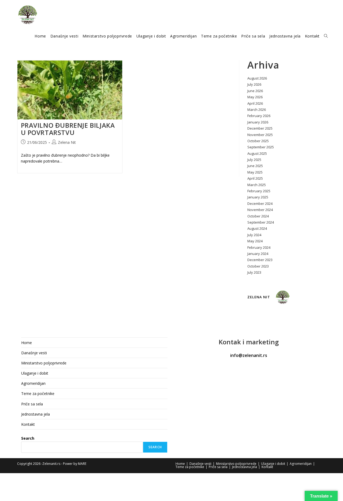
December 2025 (260, 128)
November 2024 (260, 209)
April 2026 (255, 103)
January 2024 (257, 253)
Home (26, 342)
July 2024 (254, 234)
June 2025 (255, 165)
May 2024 (255, 241)
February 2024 (258, 247)
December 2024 (260, 203)
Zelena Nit (67, 142)
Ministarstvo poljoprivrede (43, 363)
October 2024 (258, 216)
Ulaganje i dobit (34, 373)
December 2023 (260, 259)
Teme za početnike (37, 393)
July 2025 (254, 159)
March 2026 (256, 109)
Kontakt (28, 424)
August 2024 (257, 228)
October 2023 (258, 266)
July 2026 (254, 84)
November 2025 (260, 134)
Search (27, 438)
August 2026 (257, 78)
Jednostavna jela (35, 414)
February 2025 (258, 191)
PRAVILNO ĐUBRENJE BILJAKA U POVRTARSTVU (68, 129)
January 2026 (257, 122)
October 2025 (258, 140)
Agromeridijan (33, 383)
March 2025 (256, 184)
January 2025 (257, 197)
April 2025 (255, 178)
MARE (82, 463)
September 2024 (260, 222)
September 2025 (260, 147)
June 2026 (255, 90)
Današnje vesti (34, 352)
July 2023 (254, 272)
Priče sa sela (32, 403)
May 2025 (255, 172)
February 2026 (258, 115)
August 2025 (257, 153)
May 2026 (255, 97)
